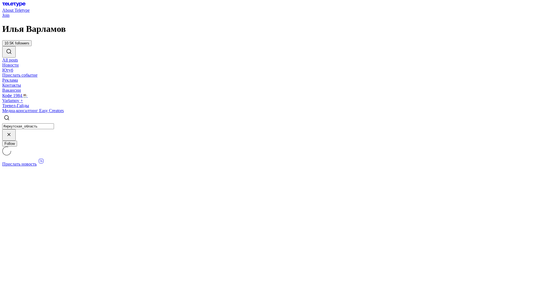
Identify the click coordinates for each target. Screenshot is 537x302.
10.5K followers (16, 43)
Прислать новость (19, 164)
